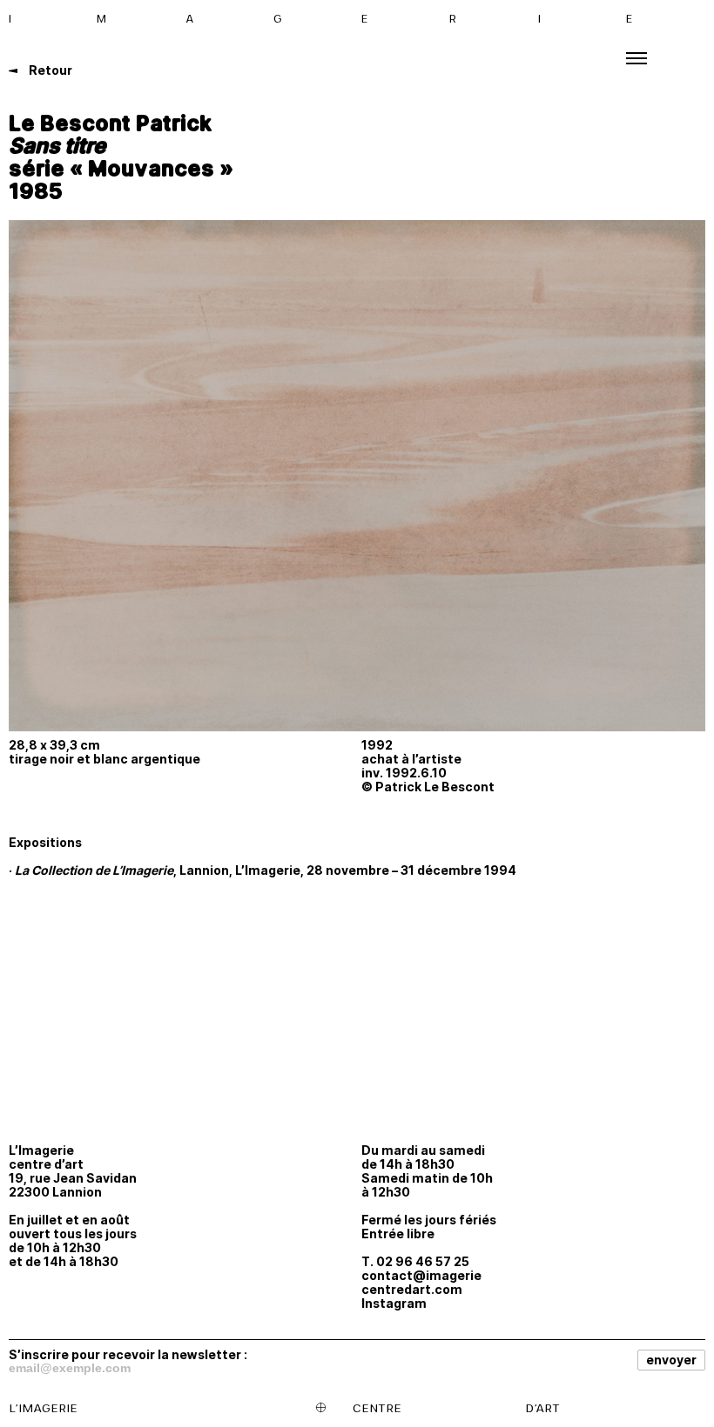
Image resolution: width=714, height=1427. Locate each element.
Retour (49, 70)
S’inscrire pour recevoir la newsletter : (128, 1354)
